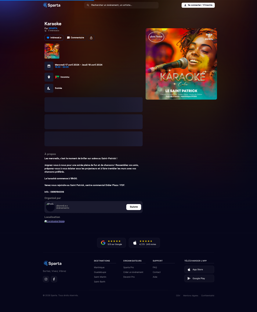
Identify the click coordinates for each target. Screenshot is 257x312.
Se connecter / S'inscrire (198, 5)
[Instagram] (46, 237)
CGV (178, 254)
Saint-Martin (100, 235)
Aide (155, 235)
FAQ (155, 225)
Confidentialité (207, 254)
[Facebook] (54, 237)
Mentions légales (190, 254)
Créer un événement (133, 230)
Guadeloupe (100, 230)
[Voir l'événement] (181, 64)
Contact (157, 230)
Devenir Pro (129, 235)
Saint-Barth (99, 239)
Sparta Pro (128, 225)
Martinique (99, 225)
